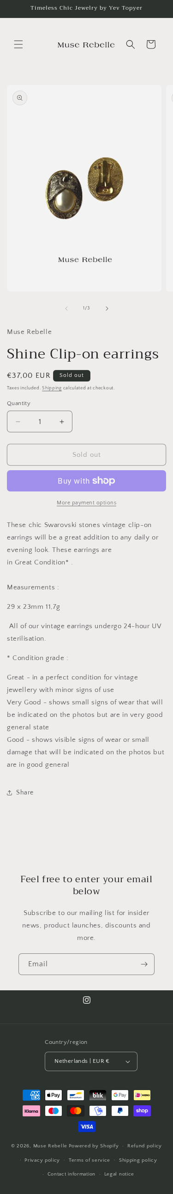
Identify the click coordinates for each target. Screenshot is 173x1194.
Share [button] (25, 792)
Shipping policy (138, 1160)
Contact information (71, 1174)
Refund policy (144, 1146)
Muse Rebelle (50, 1146)
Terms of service (89, 1160)
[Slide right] (107, 308)
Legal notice (119, 1174)
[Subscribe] (144, 964)
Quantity (18, 403)
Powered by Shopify (94, 1146)
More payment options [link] (86, 503)
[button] (18, 44)
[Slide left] (66, 308)
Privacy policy (42, 1160)
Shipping (52, 388)
